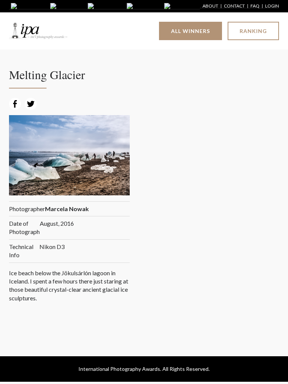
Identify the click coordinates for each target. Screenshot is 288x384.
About (210, 6)
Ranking (253, 31)
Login (272, 6)
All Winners (190, 31)
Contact (234, 6)
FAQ (255, 6)
